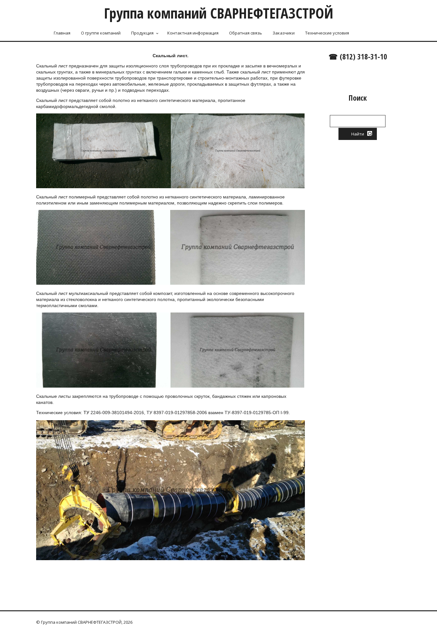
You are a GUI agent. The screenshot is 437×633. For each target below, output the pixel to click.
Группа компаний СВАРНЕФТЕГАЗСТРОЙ (218, 13)
